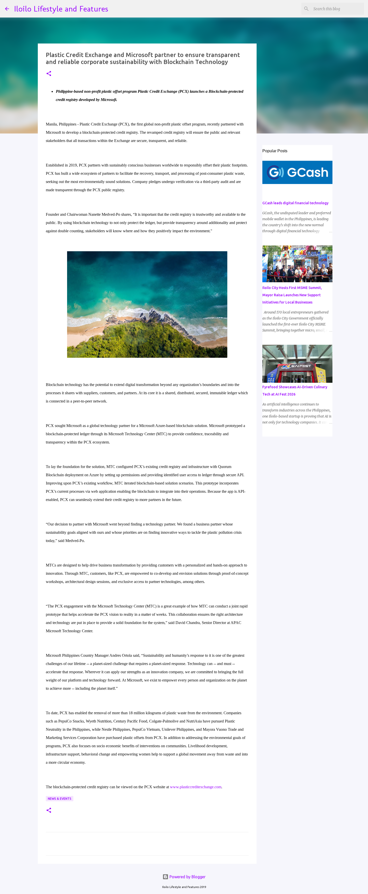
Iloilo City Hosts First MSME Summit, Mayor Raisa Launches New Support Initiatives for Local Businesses (292, 295)
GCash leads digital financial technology (295, 203)
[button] (49, 73)
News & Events (59, 798)
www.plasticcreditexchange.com (195, 787)
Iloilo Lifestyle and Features (61, 9)
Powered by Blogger (187, 876)
